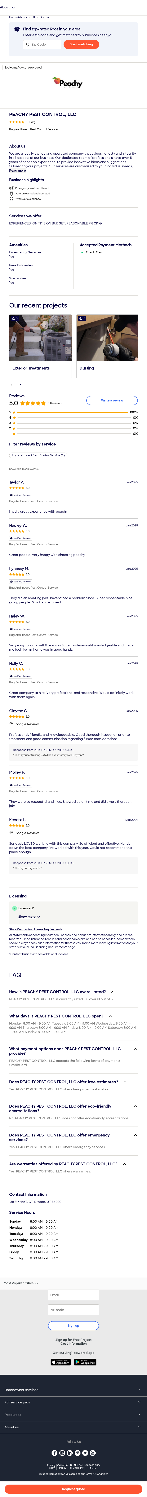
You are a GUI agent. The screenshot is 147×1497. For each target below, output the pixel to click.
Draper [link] (44, 17)
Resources (13, 1415)
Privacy (51, 1466)
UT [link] (33, 17)
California (62, 1466)
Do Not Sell (76, 1466)
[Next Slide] (20, 385)
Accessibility (92, 1467)
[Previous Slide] (11, 385)
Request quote (73, 1489)
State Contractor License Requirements (35, 929)
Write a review (112, 400)
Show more (27, 917)
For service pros (17, 1402)
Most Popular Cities (18, 1283)
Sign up (73, 1326)
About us (12, 1427)
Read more (17, 171)
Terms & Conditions (96, 1474)
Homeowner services (21, 1390)
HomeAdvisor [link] (18, 17)
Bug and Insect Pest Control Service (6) (38, 455)
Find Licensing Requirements (47, 947)
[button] (40, 346)
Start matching (81, 44)
